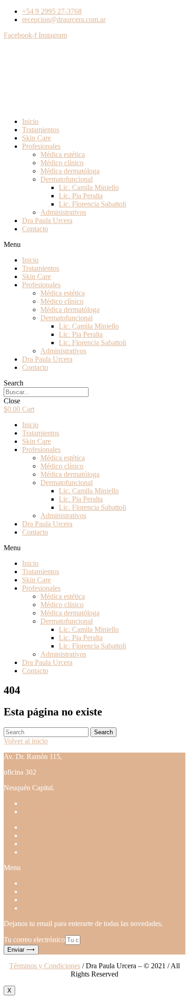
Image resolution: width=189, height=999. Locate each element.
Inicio (30, 121)
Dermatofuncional (66, 179)
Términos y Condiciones (44, 966)
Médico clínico (61, 163)
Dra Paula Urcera (47, 220)
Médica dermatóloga (70, 171)
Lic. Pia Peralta (81, 196)
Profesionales (41, 146)
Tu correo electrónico (34, 939)
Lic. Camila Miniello (89, 187)
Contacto (35, 229)
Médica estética (62, 154)
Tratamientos (40, 130)
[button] (94, 244)
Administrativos (63, 212)
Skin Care (36, 138)
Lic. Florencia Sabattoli (92, 204)
